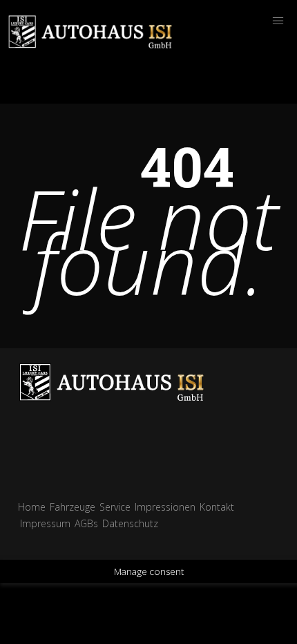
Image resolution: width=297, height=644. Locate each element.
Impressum (45, 523)
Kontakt (217, 506)
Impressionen (165, 506)
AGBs (86, 523)
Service (115, 506)
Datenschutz (130, 523)
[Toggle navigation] (277, 21)
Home (32, 506)
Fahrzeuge (72, 506)
